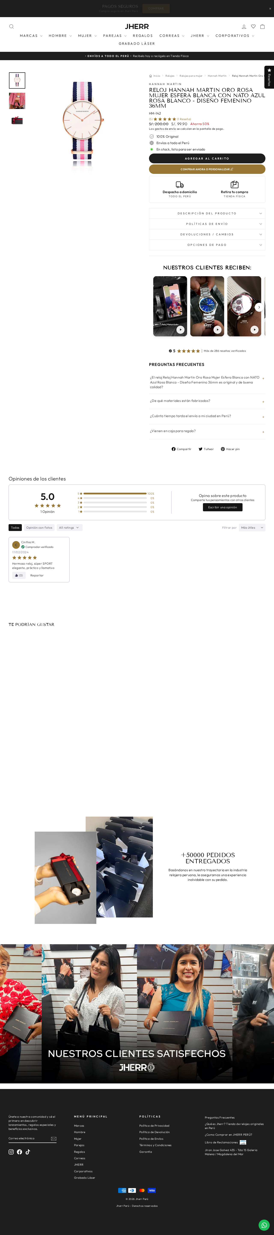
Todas (15, 527)
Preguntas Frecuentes (220, 1117)
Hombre (58, 35)
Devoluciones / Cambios (207, 234)
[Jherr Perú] (137, 27)
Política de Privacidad (154, 1126)
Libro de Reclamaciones (221, 1142)
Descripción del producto (207, 213)
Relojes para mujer (191, 75)
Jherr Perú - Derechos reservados (137, 1205)
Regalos (143, 35)
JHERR (198, 35)
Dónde (165, 8)
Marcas (29, 35)
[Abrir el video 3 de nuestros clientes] (244, 306)
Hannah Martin (217, 75)
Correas (170, 35)
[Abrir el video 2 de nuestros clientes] (207, 306)
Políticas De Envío (207, 223)
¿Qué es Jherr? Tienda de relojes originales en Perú (234, 1126)
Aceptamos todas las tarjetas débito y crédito (39, 775)
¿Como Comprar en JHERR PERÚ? (228, 1135)
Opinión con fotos (39, 527)
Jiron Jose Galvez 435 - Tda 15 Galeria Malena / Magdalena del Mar (231, 1152)
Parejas (113, 35)
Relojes (169, 75)
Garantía (145, 1152)
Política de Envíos (151, 1139)
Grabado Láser (137, 43)
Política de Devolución (154, 1132)
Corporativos (233, 35)
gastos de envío (165, 129)
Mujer (86, 35)
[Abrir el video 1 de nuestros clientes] (170, 306)
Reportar (37, 575)
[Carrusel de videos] (207, 307)
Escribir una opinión (222, 507)
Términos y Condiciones (155, 1145)
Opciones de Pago (207, 244)
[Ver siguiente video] (259, 307)
